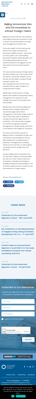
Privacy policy (21, 396)
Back (6, 13)
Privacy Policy (18, 319)
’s (9, 56)
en (11, 161)
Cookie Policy (21, 375)
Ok (13, 396)
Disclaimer (31, 375)
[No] (35, 386)
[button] (2, 14)
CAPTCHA (4, 324)
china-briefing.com (15, 177)
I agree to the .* (14, 319)
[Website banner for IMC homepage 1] (18, 356)
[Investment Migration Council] (8, 4)
